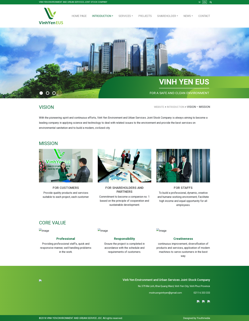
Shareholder (166, 16)
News (187, 16)
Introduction (101, 16)
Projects (145, 16)
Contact (204, 16)
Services (125, 16)
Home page (79, 16)
